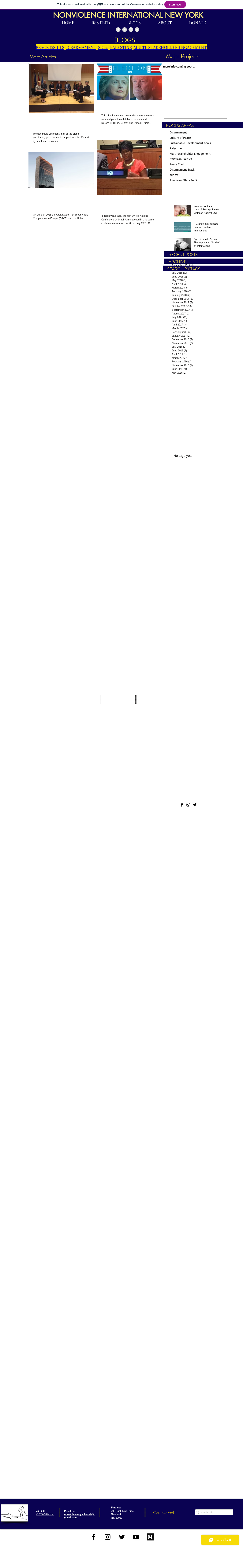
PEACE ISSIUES (50, 47)
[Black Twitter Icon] (194, 804)
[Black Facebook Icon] (181, 804)
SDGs (103, 47)
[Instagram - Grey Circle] (131, 29)
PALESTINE (121, 47)
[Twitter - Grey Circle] (124, 29)
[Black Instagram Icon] (188, 804)
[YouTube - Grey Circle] (137, 29)
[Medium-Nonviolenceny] (150, 1537)
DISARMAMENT (81, 47)
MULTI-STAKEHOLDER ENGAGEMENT (170, 47)
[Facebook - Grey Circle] (118, 29)
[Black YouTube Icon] (136, 1537)
